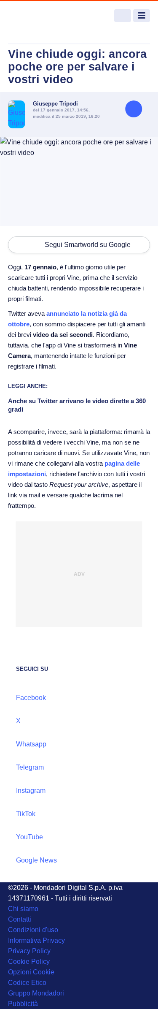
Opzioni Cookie (31, 972)
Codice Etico (27, 982)
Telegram (30, 767)
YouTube (29, 837)
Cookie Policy (29, 961)
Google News (36, 860)
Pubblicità (23, 1003)
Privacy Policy (29, 951)
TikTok (25, 813)
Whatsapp (31, 744)
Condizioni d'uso (33, 929)
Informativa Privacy (36, 940)
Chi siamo (23, 908)
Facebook (31, 697)
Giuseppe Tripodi (55, 103)
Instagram (31, 790)
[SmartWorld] (39, 15)
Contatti (19, 919)
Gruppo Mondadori (36, 993)
